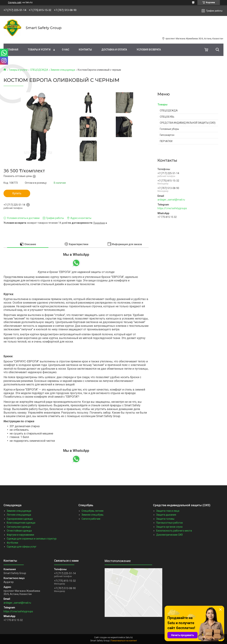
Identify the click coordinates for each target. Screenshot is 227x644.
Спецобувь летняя (92, 510)
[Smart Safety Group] (12, 27)
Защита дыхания (166, 514)
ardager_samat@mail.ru (171, 199)
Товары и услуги (39, 49)
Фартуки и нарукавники (20, 534)
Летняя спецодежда (19, 514)
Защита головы (165, 518)
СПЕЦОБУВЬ (167, 116)
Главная (12, 49)
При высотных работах (169, 522)
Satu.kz (129, 637)
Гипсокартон (167, 135)
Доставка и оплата (114, 49)
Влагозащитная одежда (21, 522)
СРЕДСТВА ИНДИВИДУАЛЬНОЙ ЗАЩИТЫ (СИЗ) (187, 122)
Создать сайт (14, 2)
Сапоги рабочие (91, 518)
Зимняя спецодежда (63, 69)
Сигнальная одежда (19, 526)
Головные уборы (169, 129)
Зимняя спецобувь (93, 514)
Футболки (12, 542)
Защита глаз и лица (167, 510)
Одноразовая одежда (20, 518)
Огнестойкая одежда (19, 530)
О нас (65, 49)
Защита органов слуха (169, 526)
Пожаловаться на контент (124, 640)
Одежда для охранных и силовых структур (32, 538)
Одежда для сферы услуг (22, 546)
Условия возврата (149, 49)
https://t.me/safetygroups (172, 208)
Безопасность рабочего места (174, 530)
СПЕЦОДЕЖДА (39, 69)
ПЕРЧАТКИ (166, 141)
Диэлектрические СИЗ (169, 534)
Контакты (85, 49)
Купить (16, 193)
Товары (162, 104)
